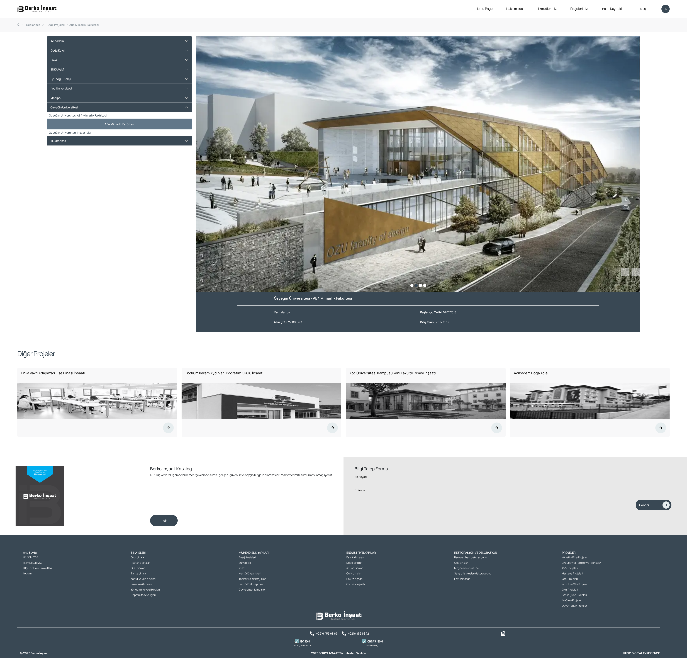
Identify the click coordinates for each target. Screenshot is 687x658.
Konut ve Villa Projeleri (575, 586)
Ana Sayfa (30, 554)
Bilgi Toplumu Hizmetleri (37, 570)
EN (665, 9)
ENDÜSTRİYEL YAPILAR (361, 554)
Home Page (484, 8)
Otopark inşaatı (355, 586)
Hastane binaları (140, 564)
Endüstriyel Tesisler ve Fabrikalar (581, 564)
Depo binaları (354, 564)
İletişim (644, 8)
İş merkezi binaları (141, 586)
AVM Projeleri (570, 570)
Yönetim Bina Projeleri (575, 559)
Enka (53, 60)
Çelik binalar (353, 575)
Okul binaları (138, 559)
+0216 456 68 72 (358, 635)
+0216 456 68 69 (327, 635)
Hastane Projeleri (572, 575)
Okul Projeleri (56, 25)
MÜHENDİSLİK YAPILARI (254, 554)
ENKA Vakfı (57, 69)
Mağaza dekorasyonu (467, 570)
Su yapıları (245, 564)
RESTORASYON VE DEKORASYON (475, 554)
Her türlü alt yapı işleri (251, 586)
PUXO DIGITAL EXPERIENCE (641, 655)
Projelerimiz (579, 8)
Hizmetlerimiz (547, 8)
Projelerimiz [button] (33, 25)
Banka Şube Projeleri (574, 596)
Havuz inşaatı (354, 580)
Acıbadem (57, 41)
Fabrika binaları (355, 559)
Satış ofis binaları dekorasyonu (472, 575)
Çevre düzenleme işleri (252, 591)
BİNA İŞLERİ (138, 554)
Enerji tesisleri (247, 559)
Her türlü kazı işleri (249, 575)
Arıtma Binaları (354, 570)
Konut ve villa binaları (143, 580)
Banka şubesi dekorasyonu (470, 559)
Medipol (55, 98)
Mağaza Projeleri (572, 602)
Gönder (644, 506)
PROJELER (569, 554)
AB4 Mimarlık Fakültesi (84, 25)
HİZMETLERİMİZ (32, 564)
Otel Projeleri (570, 580)
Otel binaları (138, 570)
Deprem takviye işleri (143, 596)
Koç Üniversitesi (61, 88)
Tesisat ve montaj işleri (252, 580)
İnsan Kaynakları (613, 8)
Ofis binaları (461, 564)
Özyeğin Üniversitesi (64, 107)
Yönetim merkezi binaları (145, 591)
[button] (636, 273)
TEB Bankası (58, 141)
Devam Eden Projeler (574, 607)
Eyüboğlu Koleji (60, 79)
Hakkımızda (514, 8)
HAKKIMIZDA (30, 559)
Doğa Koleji (57, 50)
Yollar (242, 570)
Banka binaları (139, 575)
